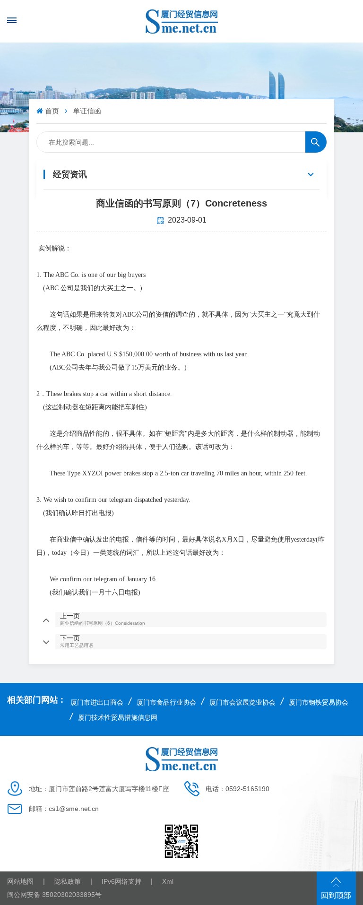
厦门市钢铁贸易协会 (318, 702)
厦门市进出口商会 (96, 702)
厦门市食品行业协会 (166, 702)
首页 (52, 111)
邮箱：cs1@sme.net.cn (64, 808)
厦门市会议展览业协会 (242, 702)
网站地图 (20, 881)
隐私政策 (67, 881)
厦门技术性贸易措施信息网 (117, 717)
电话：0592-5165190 (237, 789)
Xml (167, 881)
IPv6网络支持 (121, 881)
